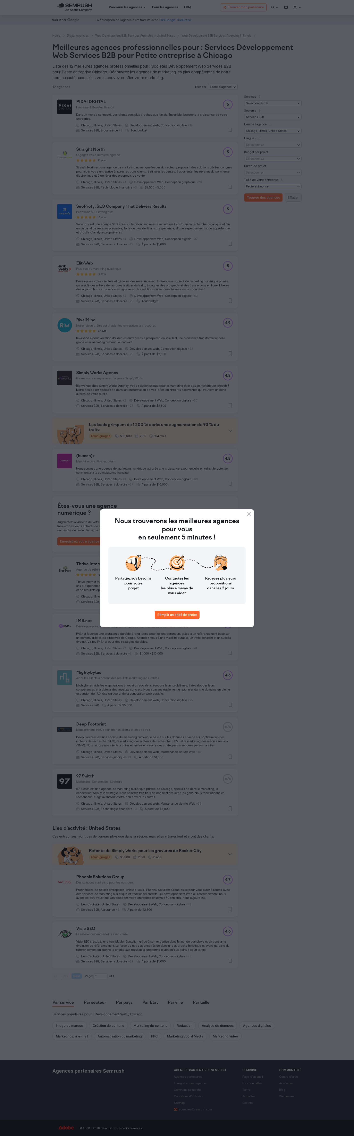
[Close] (249, 514)
